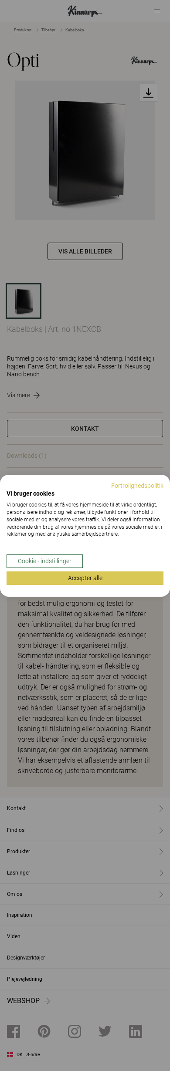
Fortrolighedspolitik (137, 485)
